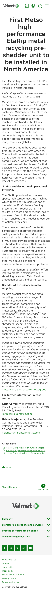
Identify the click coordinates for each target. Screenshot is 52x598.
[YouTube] (30, 548)
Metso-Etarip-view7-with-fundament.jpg (25, 450)
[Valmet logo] (12, 6)
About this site (9, 559)
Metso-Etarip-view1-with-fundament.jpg (25, 453)
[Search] (40, 6)
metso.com (8, 389)
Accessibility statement (13, 574)
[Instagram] (11, 548)
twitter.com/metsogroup (31, 389)
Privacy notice (9, 578)
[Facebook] (4, 548)
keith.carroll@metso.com (17, 413)
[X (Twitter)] (17, 548)
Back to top (43, 489)
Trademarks (7, 571)
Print (8, 467)
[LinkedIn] (24, 548)
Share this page (9, 487)
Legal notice (8, 567)
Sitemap (6, 563)
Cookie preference (10, 582)
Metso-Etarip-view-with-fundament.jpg (25, 447)
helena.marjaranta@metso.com (21, 432)
